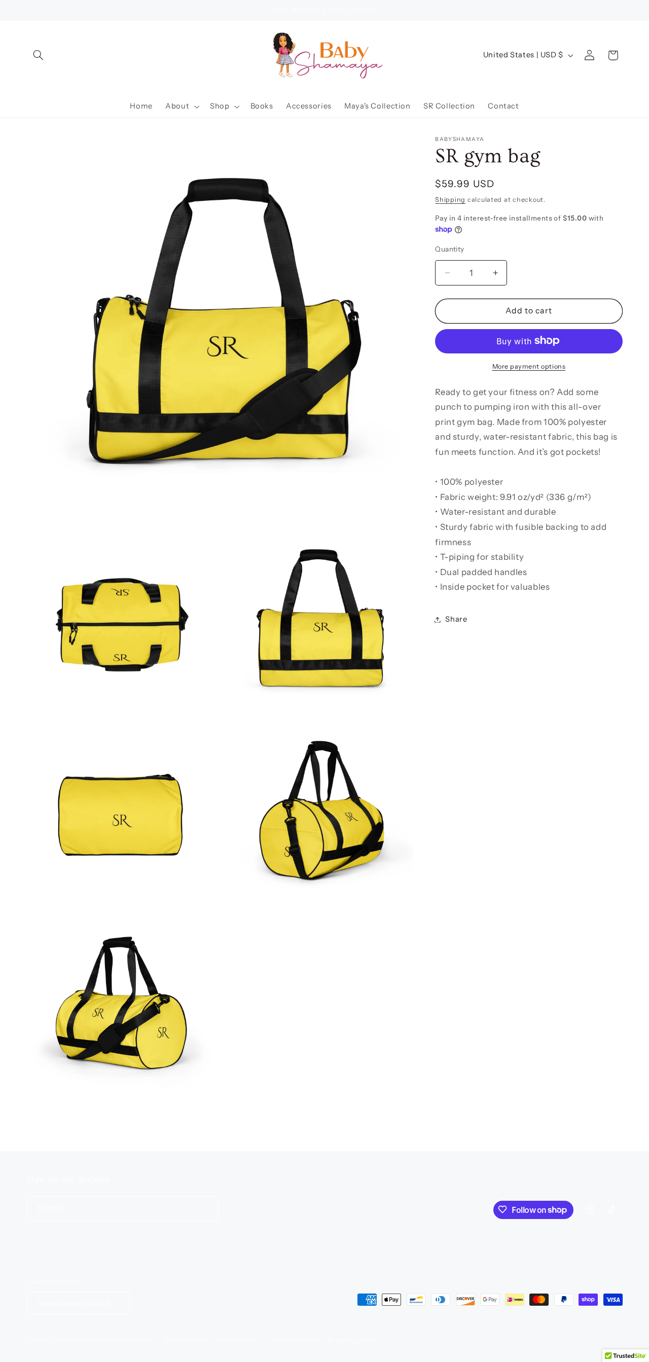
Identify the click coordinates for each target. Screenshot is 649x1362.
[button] (38, 55)
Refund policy (186, 1340)
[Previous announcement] (30, 10)
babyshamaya (72, 1340)
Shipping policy (351, 1340)
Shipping (450, 199)
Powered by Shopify (125, 1340)
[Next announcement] (619, 10)
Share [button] (456, 619)
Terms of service (293, 1340)
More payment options (529, 366)
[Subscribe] (206, 1208)
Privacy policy (238, 1340)
